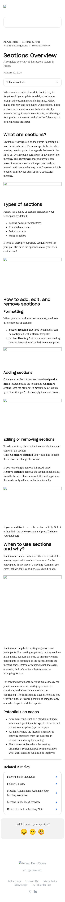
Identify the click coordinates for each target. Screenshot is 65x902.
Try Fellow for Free (41, 885)
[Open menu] (58, 6)
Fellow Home (14, 881)
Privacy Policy (50, 881)
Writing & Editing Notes (15, 45)
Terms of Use (32, 881)
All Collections (10, 42)
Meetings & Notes (31, 42)
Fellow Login (20, 885)
